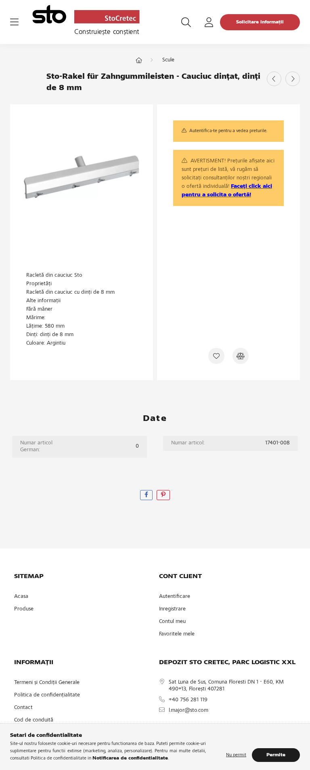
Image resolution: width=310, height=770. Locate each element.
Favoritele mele (177, 634)
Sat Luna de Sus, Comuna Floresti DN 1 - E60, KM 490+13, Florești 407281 (226, 686)
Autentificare (174, 597)
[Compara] (240, 356)
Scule (168, 60)
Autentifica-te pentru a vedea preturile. (228, 130)
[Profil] (209, 22)
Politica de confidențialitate (47, 695)
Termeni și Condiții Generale (47, 683)
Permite (275, 755)
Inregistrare (172, 609)
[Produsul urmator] (292, 79)
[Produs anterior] (274, 79)
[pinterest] (163, 495)
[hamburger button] (14, 22)
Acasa (21, 597)
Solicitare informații (260, 22)
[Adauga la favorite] (216, 356)
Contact (23, 708)
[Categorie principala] (139, 61)
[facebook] (146, 495)
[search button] (186, 22)
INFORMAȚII (33, 662)
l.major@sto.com (188, 710)
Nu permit (236, 755)
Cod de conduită (33, 720)
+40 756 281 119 (188, 700)
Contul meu (172, 622)
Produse (24, 609)
